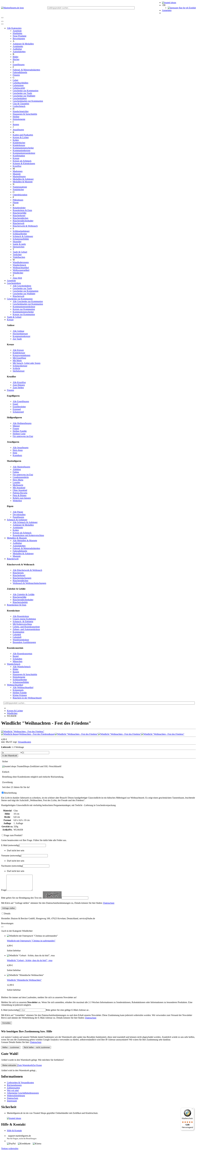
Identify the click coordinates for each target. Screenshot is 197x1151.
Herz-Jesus (18, 450)
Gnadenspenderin (21, 477)
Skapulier (17, 241)
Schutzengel (18, 412)
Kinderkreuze (19, 145)
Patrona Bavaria (20, 493)
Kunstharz (17, 455)
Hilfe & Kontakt (14, 1130)
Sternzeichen (18, 246)
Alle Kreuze (18, 350)
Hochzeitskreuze (20, 333)
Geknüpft (17, 637)
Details (7, 913)
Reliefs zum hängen (22, 498)
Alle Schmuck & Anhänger (25, 522)
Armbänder (18, 46)
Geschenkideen (20, 98)
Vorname (11, 855)
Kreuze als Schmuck (22, 161)
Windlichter (18, 273)
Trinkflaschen (19, 257)
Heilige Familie (20, 431)
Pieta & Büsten (19, 495)
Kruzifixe (17, 166)
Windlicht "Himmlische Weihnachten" (24, 980)
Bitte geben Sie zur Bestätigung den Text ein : (22, 898)
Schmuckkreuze (20, 365)
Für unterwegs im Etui (23, 436)
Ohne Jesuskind (20, 490)
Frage (3, 890)
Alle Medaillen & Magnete (25, 540)
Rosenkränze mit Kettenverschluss (28, 535)
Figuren (16, 75)
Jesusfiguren (18, 129)
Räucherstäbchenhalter (23, 220)
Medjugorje (18, 485)
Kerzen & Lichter (21, 137)
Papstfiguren (18, 517)
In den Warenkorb (9, 756)
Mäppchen (17, 661)
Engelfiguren (19, 64)
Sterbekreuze (19, 371)
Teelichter (17, 254)
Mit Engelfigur (19, 358)
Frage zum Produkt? (13, 835)
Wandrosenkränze (21, 639)
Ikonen (16, 124)
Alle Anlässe (18, 331)
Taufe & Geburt (20, 252)
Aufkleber (17, 49)
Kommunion (18, 632)
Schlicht (16, 368)
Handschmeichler (21, 111)
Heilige (16, 116)
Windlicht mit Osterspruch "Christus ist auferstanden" (31, 940)
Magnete (17, 174)
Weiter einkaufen (9, 1065)
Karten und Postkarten (23, 135)
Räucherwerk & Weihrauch (25, 226)
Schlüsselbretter (20, 233)
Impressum (12, 1101)
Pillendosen (18, 200)
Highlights (17, 33)
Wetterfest (17, 500)
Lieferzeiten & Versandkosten (20, 1082)
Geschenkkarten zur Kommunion (28, 101)
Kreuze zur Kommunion (24, 314)
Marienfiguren (19, 176)
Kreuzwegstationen (21, 355)
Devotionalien (19, 514)
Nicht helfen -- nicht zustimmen (37, 1047)
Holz (15, 453)
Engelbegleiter (19, 406)
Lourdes (16, 482)
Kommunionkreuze (21, 336)
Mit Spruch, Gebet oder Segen (26, 363)
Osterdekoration (20, 194)
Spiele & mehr (19, 244)
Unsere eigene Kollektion (24, 619)
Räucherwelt (18, 223)
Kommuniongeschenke (23, 148)
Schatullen (17, 659)
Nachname (12, 866)
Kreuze (16, 158)
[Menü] (192, 1109)
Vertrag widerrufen (9, 1148)
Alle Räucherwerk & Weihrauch (27, 570)
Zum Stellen (18, 387)
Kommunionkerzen (21, 150)
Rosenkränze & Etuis (22, 210)
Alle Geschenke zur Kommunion (28, 301)
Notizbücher (18, 189)
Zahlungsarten (13, 1088)
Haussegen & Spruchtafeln (25, 114)
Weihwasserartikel (21, 270)
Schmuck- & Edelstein (23, 621)
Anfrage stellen (8, 908)
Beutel (16, 656)
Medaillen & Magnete (23, 181)
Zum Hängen (19, 385)
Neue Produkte (19, 36)
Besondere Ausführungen (24, 642)
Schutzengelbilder (21, 239)
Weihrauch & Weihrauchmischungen (29, 583)
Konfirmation (19, 155)
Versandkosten (24, 742)
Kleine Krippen (20, 695)
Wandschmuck (19, 265)
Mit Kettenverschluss (22, 624)
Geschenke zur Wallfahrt (24, 96)
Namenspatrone (20, 187)
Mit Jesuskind (19, 487)
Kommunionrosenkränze (24, 153)
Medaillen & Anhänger (23, 179)
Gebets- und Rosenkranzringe (26, 626)
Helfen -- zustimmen (10, 1047)
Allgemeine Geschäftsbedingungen (23, 1093)
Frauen (16, 428)
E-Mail (10, 845)
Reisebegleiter (19, 207)
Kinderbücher (19, 142)
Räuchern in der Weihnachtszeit (27, 698)
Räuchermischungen (22, 578)
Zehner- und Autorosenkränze (26, 629)
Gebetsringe (18, 85)
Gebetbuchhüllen (20, 83)
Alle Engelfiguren (21, 401)
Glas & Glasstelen (21, 103)
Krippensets (18, 690)
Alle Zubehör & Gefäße (23, 594)
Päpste (16, 202)
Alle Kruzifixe (19, 382)
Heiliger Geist (19, 433)
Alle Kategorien (14, 28)
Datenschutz (108, 903)
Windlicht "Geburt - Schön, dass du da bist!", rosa (29, 960)
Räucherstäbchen (20, 218)
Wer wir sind (13, 1090)
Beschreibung (10, 793)
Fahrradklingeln (20, 72)
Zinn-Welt (17, 278)
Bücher (16, 59)
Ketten (16, 140)
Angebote (17, 30)
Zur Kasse (37, 1065)
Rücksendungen (14, 1085)
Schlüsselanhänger (21, 231)
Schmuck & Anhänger (23, 236)
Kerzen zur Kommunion (24, 309)
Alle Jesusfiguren (20, 447)
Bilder (15, 57)
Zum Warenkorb (24, 1065)
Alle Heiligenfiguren (22, 423)
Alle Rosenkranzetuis (22, 653)
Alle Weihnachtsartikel (23, 687)
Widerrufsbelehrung (16, 1095)
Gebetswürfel (19, 88)
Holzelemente (19, 119)
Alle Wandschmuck (22, 666)
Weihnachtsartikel (21, 267)
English (192, 8)
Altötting (17, 469)
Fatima (16, 472)
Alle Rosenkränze (21, 616)
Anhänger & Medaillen (23, 44)
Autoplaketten (19, 51)
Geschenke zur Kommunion (25, 90)
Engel (15, 404)
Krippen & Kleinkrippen (24, 163)
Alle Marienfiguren (21, 467)
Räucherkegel (19, 215)
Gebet (15, 80)
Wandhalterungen (21, 262)
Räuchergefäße (19, 213)
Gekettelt (17, 634)
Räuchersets (18, 573)
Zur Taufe (17, 339)
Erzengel (17, 409)
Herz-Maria (18, 480)
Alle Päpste (18, 512)
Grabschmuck (19, 106)
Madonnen (17, 171)
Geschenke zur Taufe (22, 93)
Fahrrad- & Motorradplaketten (26, 70)
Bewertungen (19, 38)
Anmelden (166, 10)
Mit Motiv (17, 360)
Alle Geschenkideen (22, 286)
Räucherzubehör (20, 602)
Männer (16, 426)
